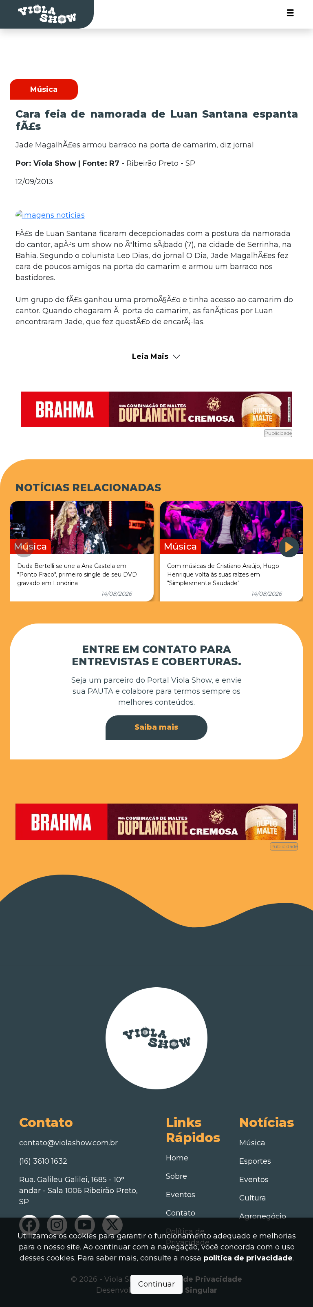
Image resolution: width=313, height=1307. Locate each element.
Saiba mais (156, 727)
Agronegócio (262, 1216)
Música (252, 1142)
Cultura (252, 1197)
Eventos (180, 1194)
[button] (289, 547)
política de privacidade (248, 1258)
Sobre (176, 1176)
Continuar (156, 1284)
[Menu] (290, 14)
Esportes (255, 1161)
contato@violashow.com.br (68, 1142)
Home (177, 1157)
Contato (180, 1213)
